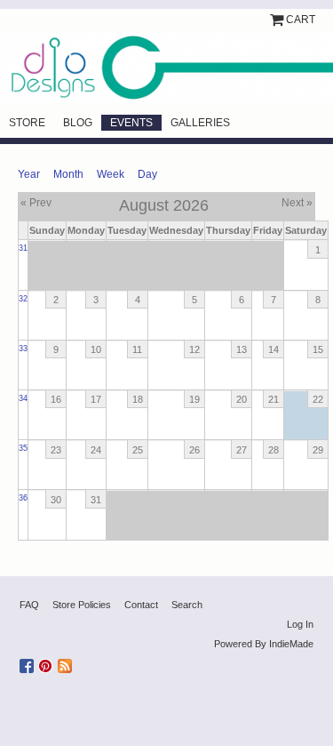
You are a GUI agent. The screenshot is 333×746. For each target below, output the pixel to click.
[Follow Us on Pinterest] (48, 662)
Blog (77, 122)
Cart (300, 19)
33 (23, 348)
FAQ (29, 604)
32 (23, 298)
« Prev (36, 203)
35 (23, 448)
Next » (297, 203)
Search (186, 604)
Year (29, 174)
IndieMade (291, 643)
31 (23, 248)
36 (23, 497)
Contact (141, 604)
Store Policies (81, 604)
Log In (300, 624)
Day (147, 174)
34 (23, 398)
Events (131, 122)
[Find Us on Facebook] (29, 662)
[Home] (166, 67)
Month (68, 174)
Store (27, 122)
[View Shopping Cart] (278, 19)
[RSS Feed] (67, 662)
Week (110, 174)
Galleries (200, 122)
